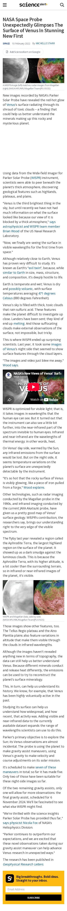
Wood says (10, 365)
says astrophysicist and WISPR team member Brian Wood (31, 226)
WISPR (35, 178)
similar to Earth (14, 272)
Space (6, 43)
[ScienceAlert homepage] (34, 5)
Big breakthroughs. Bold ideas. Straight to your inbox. (37, 878)
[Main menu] (6, 5)
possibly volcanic (21, 289)
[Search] (62, 5)
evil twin (34, 268)
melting (18, 323)
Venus (11, 105)
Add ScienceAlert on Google (25, 52)
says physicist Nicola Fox (20, 823)
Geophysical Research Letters (23, 864)
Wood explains (34, 487)
